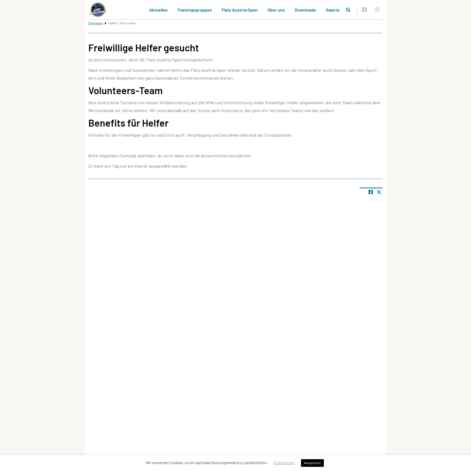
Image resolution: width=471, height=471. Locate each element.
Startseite (95, 23)
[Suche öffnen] (348, 10)
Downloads (305, 10)
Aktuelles (158, 10)
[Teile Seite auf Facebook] (370, 192)
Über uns (276, 10)
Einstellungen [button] (284, 462)
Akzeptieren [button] (312, 463)
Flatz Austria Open (240, 10)
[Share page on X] (379, 192)
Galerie (333, 10)
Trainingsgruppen (194, 10)
